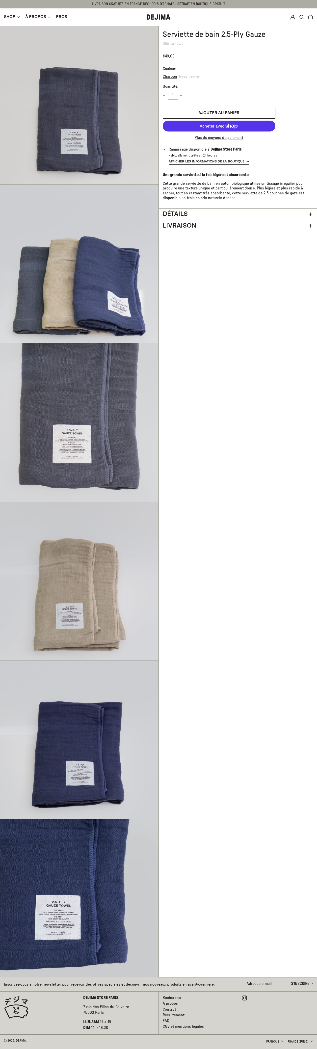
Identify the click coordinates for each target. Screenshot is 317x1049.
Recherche (172, 998)
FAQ (166, 1021)
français (273, 1041)
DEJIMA (21, 1040)
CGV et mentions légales (183, 1026)
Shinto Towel (174, 44)
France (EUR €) (298, 1041)
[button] (310, 17)
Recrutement (174, 1015)
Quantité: (170, 86)
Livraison (179, 226)
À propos (170, 1003)
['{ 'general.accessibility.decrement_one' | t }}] (164, 95)
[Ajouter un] (181, 95)
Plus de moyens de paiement (219, 138)
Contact (169, 1009)
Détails (175, 214)
